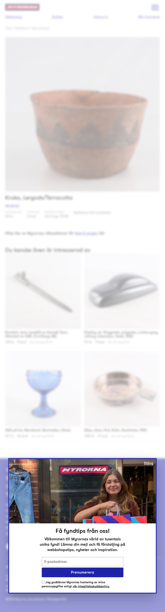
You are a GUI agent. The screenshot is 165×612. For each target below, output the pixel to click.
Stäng (148, 463)
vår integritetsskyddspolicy (91, 586)
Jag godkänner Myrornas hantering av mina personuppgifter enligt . (76, 584)
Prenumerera (82, 572)
